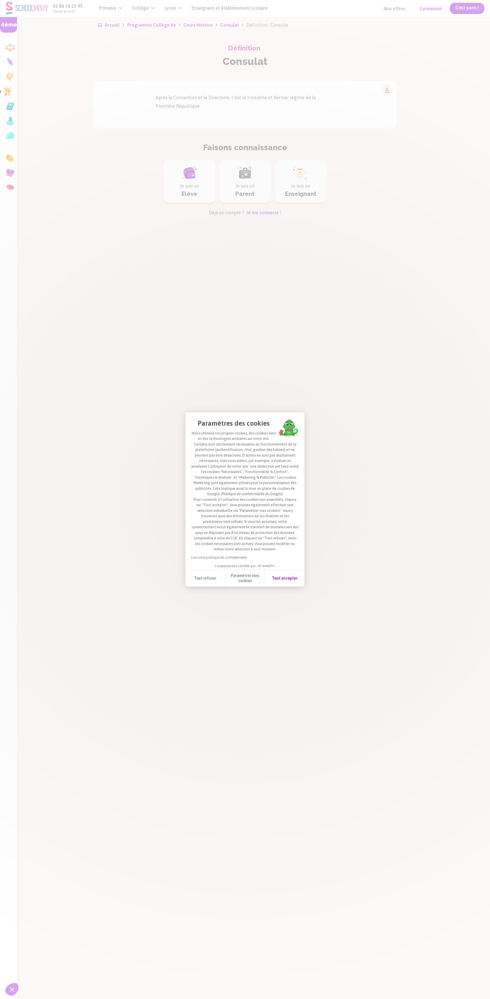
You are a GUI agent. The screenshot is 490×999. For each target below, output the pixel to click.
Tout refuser (205, 578)
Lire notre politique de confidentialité (219, 557)
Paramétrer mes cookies (245, 578)
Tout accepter (284, 578)
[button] (12, 989)
